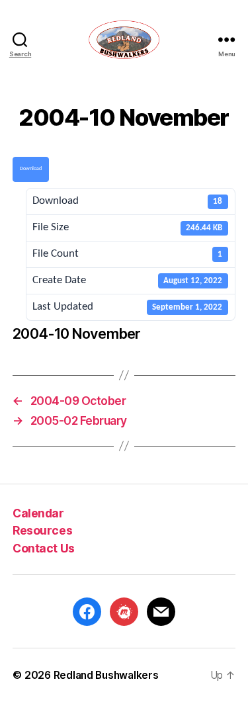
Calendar (38, 513)
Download (31, 168)
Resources (42, 530)
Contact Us (43, 548)
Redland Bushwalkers (106, 675)
